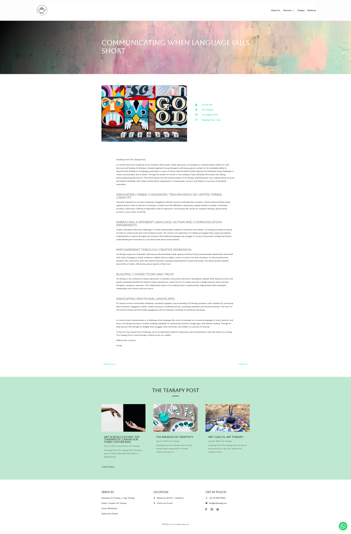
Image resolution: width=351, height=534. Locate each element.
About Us (275, 10)
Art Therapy (207, 109)
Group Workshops (109, 508)
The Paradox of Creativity (174, 437)
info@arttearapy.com (216, 503)
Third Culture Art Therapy (128, 446)
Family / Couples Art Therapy (114, 503)
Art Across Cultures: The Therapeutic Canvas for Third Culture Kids (121, 439)
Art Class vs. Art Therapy (225, 437)
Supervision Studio (109, 513)
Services (287, 10)
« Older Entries (107, 467)
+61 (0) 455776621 (216, 498)
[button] (343, 526)
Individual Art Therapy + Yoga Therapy (118, 498)
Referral (312, 10)
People (301, 10)
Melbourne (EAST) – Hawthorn (169, 498)
